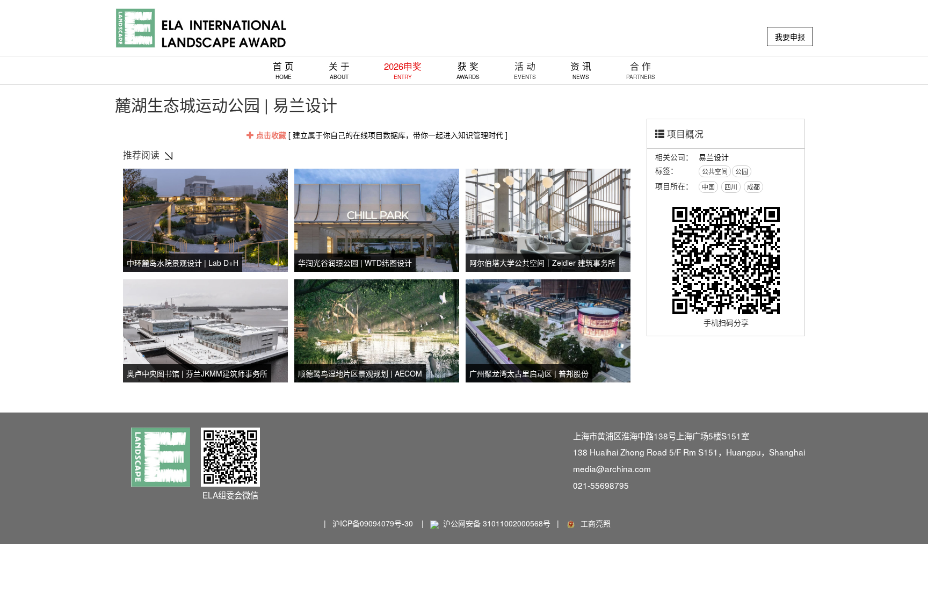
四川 (730, 186)
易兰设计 (714, 156)
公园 (741, 171)
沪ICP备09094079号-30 (372, 523)
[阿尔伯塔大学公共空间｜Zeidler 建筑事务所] (548, 218)
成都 (753, 186)
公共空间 (715, 171)
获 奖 (468, 70)
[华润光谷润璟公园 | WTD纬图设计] (376, 218)
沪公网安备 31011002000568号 (496, 523)
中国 (708, 186)
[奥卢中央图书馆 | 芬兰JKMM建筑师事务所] (205, 329)
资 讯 (580, 70)
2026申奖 (403, 70)
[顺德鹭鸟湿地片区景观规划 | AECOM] (376, 329)
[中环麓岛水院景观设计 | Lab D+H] (205, 218)
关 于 (339, 70)
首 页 (283, 70)
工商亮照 (593, 523)
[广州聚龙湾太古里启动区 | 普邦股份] (548, 329)
